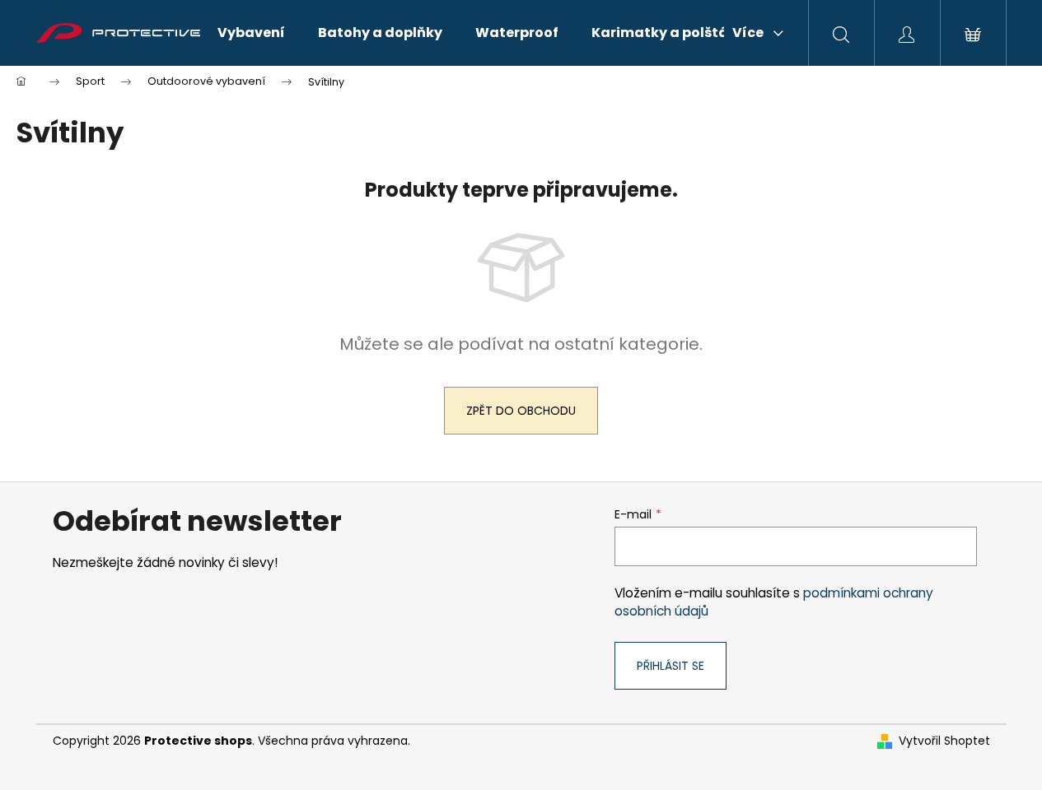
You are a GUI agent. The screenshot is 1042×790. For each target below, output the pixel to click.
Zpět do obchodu (521, 410)
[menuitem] (251, 33)
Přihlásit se (670, 666)
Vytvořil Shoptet (944, 741)
